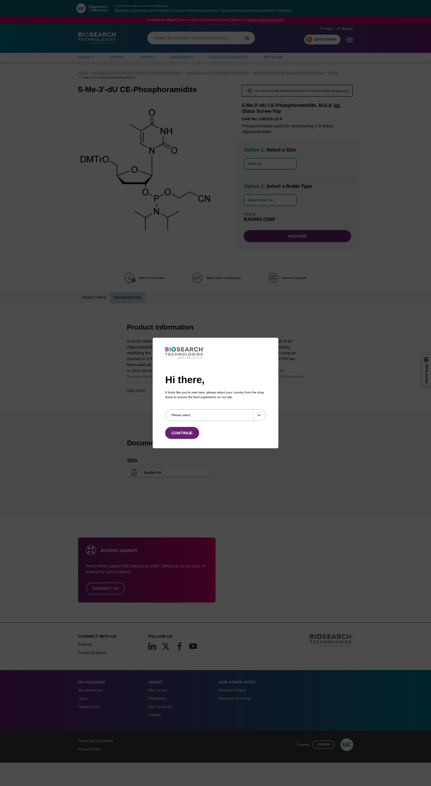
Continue (182, 433)
